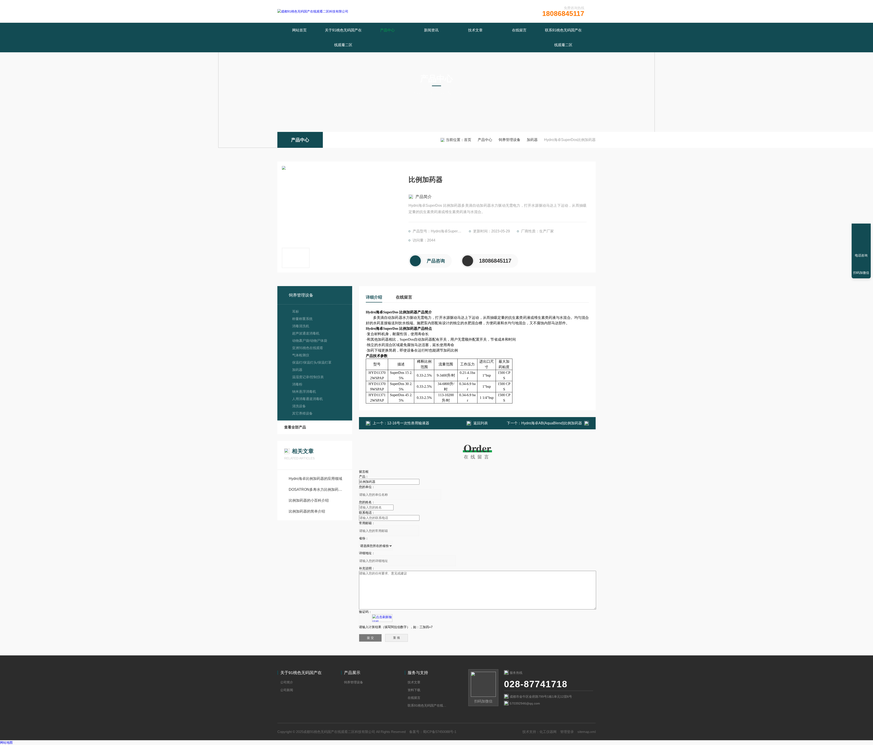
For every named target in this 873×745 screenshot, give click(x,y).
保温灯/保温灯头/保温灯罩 (311, 362)
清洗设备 (299, 406)
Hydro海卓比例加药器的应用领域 (315, 479)
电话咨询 (861, 255)
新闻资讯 (431, 30)
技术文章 (475, 30)
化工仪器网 (548, 732)
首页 (467, 140)
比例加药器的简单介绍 (307, 511)
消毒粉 (297, 384)
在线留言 (519, 30)
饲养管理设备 (509, 140)
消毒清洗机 (300, 326)
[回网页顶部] (861, 238)
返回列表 (480, 423)
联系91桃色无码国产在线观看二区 (563, 37)
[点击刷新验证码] (382, 618)
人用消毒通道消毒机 (307, 399)
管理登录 (567, 732)
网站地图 (6, 742)
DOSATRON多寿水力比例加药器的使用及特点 (317, 489)
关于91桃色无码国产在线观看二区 (343, 37)
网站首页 (299, 30)
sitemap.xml (586, 732)
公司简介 (286, 682)
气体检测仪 (300, 355)
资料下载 (414, 690)
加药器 (532, 140)
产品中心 (387, 30)
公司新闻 (286, 690)
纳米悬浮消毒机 (304, 391)
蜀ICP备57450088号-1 (439, 732)
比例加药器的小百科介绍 (309, 500)
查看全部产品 (295, 427)
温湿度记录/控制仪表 (308, 377)
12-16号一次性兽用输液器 (408, 423)
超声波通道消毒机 (305, 333)
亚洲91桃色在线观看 (307, 348)
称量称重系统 (302, 319)
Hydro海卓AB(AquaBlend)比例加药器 (551, 423)
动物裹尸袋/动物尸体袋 (309, 340)
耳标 (295, 311)
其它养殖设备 (302, 413)
